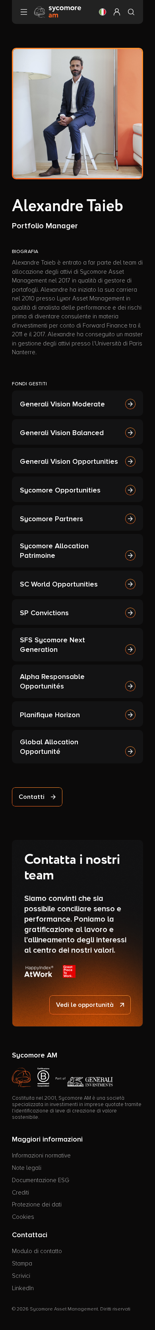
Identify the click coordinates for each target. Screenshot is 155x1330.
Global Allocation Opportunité (49, 747)
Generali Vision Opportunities (69, 461)
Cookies (23, 1216)
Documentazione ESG (40, 1180)
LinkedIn (23, 1288)
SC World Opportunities (59, 584)
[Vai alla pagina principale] (57, 11)
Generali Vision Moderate (62, 404)
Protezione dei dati (37, 1204)
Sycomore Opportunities (60, 490)
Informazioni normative (41, 1155)
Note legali (26, 1167)
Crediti (20, 1192)
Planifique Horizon (50, 714)
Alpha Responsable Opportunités (52, 681)
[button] (102, 12)
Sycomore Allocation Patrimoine (54, 550)
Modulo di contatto (37, 1251)
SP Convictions (44, 612)
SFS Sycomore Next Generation (52, 645)
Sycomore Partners (51, 518)
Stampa (22, 1263)
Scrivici (21, 1275)
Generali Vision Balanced (62, 432)
